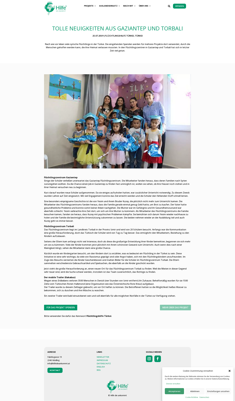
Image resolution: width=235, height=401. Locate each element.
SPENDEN (179, 6)
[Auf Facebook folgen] (157, 359)
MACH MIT (128, 6)
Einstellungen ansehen (218, 391)
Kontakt (55, 370)
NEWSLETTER (103, 357)
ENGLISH (101, 366)
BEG (99, 370)
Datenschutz (204, 397)
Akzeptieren (174, 391)
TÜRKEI (139, 35)
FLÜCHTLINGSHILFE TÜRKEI (119, 35)
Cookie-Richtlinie (191, 397)
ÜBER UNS (143, 6)
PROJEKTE (88, 6)
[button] (229, 371)
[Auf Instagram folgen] (149, 359)
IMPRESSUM (102, 360)
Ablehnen (195, 391)
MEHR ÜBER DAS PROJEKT (175, 307)
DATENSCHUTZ (104, 363)
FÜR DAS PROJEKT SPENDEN (61, 307)
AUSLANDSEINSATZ (108, 6)
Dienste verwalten (173, 384)
